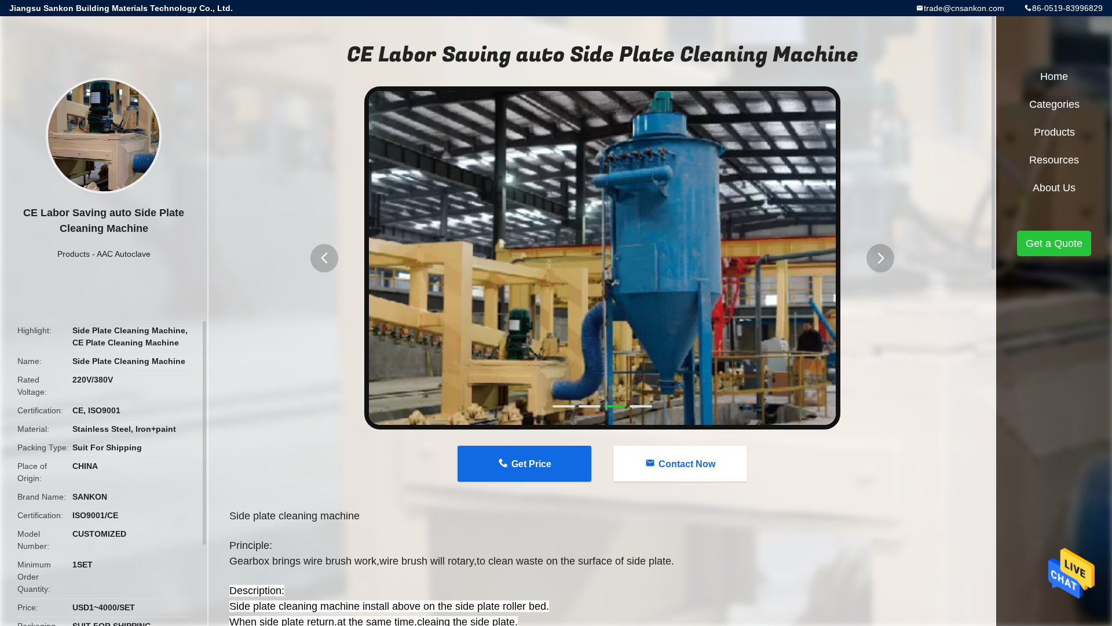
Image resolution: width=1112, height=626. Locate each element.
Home (1054, 76)
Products (73, 254)
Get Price (531, 464)
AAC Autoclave (124, 254)
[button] (324, 258)
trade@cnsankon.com (964, 8)
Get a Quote (1054, 243)
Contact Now (687, 464)
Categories (1054, 104)
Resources (1054, 160)
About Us (1054, 188)
